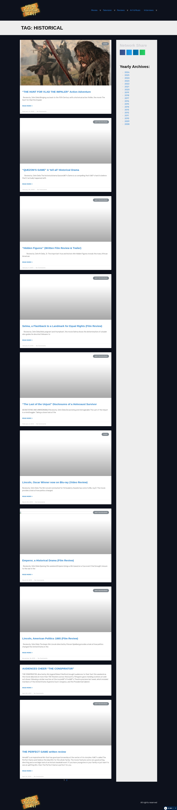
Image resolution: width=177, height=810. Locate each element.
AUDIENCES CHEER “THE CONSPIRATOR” (48, 668)
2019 (127, 92)
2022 (127, 84)
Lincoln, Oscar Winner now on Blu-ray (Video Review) (55, 482)
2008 (127, 124)
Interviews (149, 10)
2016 (127, 101)
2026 (127, 72)
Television (107, 10)
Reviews (121, 10)
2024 (127, 78)
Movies (94, 10)
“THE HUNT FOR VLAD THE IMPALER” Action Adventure (56, 91)
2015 (127, 104)
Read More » (27, 106)
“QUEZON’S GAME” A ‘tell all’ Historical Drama (50, 170)
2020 (127, 89)
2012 (127, 112)
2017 (127, 98)
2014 (127, 107)
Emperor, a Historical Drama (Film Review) (48, 560)
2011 (127, 115)
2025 (127, 75)
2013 (127, 110)
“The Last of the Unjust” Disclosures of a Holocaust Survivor (59, 404)
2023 (127, 81)
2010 (127, 118)
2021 (127, 87)
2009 (127, 121)
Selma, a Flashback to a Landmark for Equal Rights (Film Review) (62, 326)
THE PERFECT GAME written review (44, 751)
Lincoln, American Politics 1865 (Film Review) (50, 638)
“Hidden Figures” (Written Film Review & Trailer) (51, 248)
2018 (127, 95)
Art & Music (135, 10)
